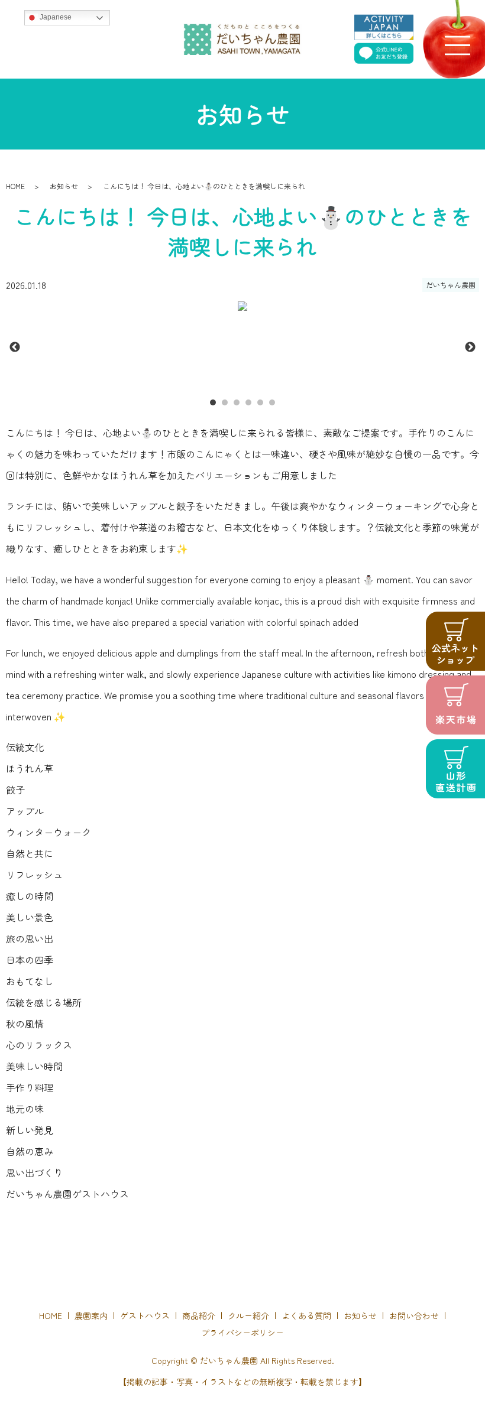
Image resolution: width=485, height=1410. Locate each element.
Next (470, 347)
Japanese (55, 17)
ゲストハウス (145, 1315)
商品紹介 (198, 1315)
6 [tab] (272, 402)
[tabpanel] (242, 306)
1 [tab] (213, 402)
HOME (15, 186)
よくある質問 (306, 1315)
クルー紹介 (248, 1315)
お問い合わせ (414, 1315)
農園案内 (91, 1315)
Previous (15, 347)
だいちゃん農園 (451, 285)
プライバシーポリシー (242, 1332)
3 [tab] (236, 402)
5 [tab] (260, 402)
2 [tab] (225, 402)
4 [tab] (248, 402)
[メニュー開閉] (457, 45)
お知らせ (64, 186)
